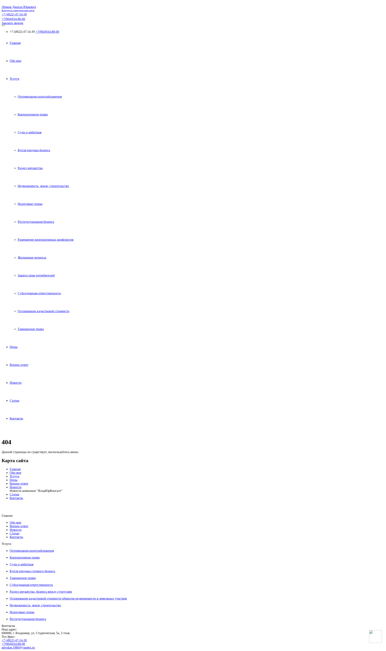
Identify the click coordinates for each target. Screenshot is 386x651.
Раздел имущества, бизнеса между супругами (41, 591)
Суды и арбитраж (30, 132)
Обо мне (15, 60)
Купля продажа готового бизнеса (32, 571)
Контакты (16, 418)
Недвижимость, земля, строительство (43, 186)
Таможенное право (31, 329)
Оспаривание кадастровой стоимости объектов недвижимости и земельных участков (68, 598)
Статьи (14, 400)
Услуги (14, 78)
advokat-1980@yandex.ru (18, 647)
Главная (15, 43)
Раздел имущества (30, 168)
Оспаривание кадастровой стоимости (43, 311)
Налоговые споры (30, 204)
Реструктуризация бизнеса (36, 221)
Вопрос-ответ (19, 364)
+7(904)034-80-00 (13, 19)
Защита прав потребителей (36, 275)
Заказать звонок (12, 23)
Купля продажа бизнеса (34, 150)
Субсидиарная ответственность (39, 293)
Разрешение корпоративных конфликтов (46, 239)
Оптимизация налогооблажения (40, 96)
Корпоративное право (33, 114)
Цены (13, 347)
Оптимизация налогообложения (32, 550)
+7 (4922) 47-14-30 (14, 14)
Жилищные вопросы (32, 257)
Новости (16, 382)
